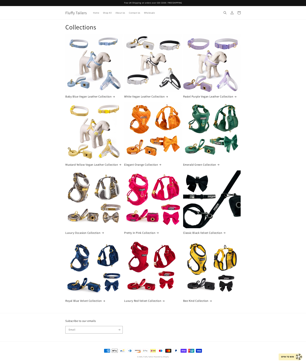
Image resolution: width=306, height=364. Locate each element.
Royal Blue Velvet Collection (83, 301)
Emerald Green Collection (199, 164)
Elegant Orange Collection (141, 164)
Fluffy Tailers (148, 357)
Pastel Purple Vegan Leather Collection (208, 96)
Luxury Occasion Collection (83, 233)
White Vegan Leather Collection (144, 96)
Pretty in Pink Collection (139, 233)
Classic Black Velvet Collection (202, 233)
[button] (225, 12)
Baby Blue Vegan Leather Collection (88, 96)
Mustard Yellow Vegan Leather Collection (91, 164)
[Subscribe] (119, 330)
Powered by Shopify (161, 357)
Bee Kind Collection (195, 301)
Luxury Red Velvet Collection (142, 301)
